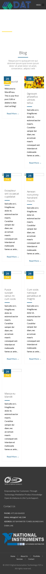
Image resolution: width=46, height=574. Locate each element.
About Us (24, 556)
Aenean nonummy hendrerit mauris (32, 196)
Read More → (13, 113)
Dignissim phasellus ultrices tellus (32, 98)
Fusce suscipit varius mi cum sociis (10, 294)
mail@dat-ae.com (18, 517)
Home (13, 556)
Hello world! (11, 81)
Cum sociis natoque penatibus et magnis (34, 294)
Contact (31, 559)
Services (19, 559)
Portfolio (36, 556)
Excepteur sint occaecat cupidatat (12, 193)
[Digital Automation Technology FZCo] (18, 6)
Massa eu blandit (10, 395)
